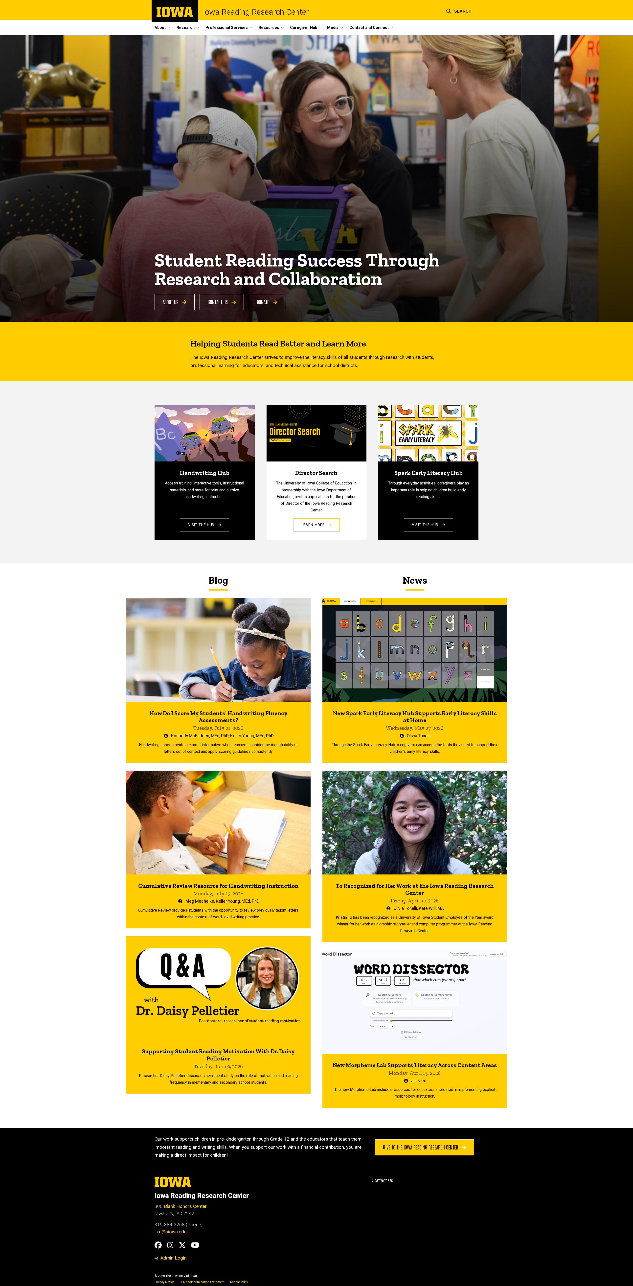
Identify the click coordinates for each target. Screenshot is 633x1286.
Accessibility (239, 1282)
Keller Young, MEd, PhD (252, 735)
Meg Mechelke (199, 901)
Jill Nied (418, 1080)
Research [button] (186, 27)
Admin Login (173, 1258)
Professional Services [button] (226, 27)
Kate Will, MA (431, 908)
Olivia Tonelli (418, 735)
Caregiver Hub (303, 27)
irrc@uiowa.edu (170, 1232)
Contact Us (218, 302)
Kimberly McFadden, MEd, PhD (199, 735)
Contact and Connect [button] (369, 27)
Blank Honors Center (185, 1206)
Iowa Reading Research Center (256, 12)
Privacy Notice (165, 1282)
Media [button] (333, 27)
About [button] (160, 27)
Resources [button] (269, 27)
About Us (171, 302)
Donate (263, 302)
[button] (458, 10)
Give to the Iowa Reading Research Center (421, 1147)
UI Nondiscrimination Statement (202, 1282)
